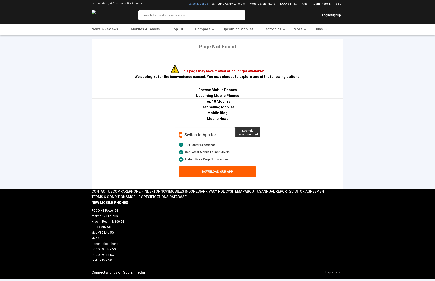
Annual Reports (276, 191)
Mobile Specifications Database (157, 197)
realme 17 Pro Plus (105, 216)
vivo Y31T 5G (101, 238)
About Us (253, 191)
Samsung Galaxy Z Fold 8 (228, 3)
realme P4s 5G (102, 260)
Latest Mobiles (198, 3)
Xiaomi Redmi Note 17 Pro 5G (321, 3)
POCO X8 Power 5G (105, 210)
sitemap (237, 191)
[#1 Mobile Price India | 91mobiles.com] (107, 15)
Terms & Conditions (110, 197)
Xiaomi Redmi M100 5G (108, 221)
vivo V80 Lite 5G (103, 232)
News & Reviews (105, 29)
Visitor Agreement (308, 191)
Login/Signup (331, 15)
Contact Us (102, 191)
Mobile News (217, 119)
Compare (121, 191)
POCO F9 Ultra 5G (104, 249)
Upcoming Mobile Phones (217, 96)
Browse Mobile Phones (217, 90)
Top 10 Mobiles (217, 101)
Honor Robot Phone (105, 244)
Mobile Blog (217, 113)
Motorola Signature (262, 3)
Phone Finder (141, 191)
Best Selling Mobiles (217, 107)
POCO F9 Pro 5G (103, 255)
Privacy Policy (216, 191)
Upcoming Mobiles (238, 29)
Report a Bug (334, 272)
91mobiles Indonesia (184, 191)
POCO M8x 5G (101, 227)
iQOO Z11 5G (288, 3)
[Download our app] (217, 154)
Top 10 (159, 191)
